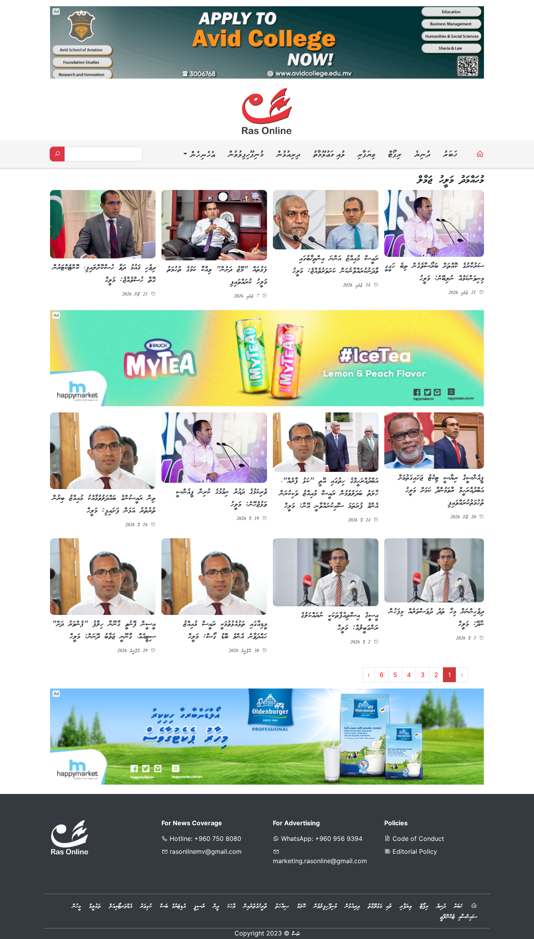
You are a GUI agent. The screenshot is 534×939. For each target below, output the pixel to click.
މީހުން (76, 906)
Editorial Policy (414, 851)
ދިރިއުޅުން (288, 155)
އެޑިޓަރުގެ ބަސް (173, 906)
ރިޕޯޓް (394, 155)
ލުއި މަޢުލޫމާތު (329, 155)
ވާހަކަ (231, 906)
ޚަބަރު (450, 155)
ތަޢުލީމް (95, 906)
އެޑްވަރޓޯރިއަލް (120, 906)
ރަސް (296, 934)
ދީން (216, 906)
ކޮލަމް (301, 906)
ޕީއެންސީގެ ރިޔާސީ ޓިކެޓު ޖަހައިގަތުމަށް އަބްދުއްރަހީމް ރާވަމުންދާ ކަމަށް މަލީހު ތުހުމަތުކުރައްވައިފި (441, 490)
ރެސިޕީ (199, 906)
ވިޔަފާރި (366, 155)
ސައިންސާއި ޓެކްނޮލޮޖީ (458, 917)
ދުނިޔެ (422, 155)
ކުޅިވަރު (146, 906)
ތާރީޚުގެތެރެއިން (255, 906)
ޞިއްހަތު (282, 906)
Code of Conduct (417, 838)
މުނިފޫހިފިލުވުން (245, 155)
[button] (198, 156)
